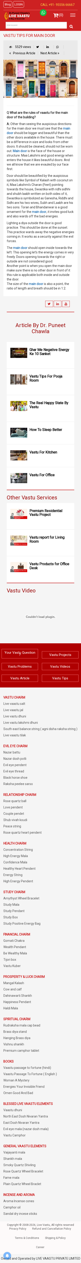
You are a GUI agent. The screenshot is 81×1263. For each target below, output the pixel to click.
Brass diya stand (15, 1031)
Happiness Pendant (17, 1002)
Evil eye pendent (15, 765)
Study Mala (11, 904)
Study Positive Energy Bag (21, 923)
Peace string (12, 826)
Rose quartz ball (14, 801)
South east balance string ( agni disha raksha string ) (40, 729)
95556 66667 (64, 5)
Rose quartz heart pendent (22, 832)
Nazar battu (11, 752)
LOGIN (18, 4)
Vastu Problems (20, 666)
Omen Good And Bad (18, 1093)
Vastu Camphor (14, 1135)
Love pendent (13, 807)
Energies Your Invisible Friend (24, 1086)
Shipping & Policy (55, 1238)
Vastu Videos (60, 666)
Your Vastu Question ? (19, 654)
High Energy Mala (15, 856)
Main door (20, 151)
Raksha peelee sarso (18, 784)
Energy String (12, 875)
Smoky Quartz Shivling (19, 1165)
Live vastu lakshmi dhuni (20, 722)
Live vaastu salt (14, 703)
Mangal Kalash (13, 983)
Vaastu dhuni (12, 1110)
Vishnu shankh (13, 1044)
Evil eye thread (13, 771)
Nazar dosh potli (14, 758)
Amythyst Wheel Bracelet (21, 898)
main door (39, 212)
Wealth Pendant (14, 947)
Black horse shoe (15, 777)
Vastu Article (19, 678)
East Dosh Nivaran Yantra (21, 1122)
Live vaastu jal (13, 710)
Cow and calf (12, 989)
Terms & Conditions (27, 1238)
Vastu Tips (60, 678)
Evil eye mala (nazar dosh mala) (26, 1129)
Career (40, 1247)
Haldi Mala (10, 1008)
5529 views (22, 47)
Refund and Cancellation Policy (51, 1228)
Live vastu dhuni (14, 716)
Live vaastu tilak (14, 735)
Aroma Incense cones (18, 1201)
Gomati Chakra (14, 940)
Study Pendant (14, 911)
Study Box (10, 917)
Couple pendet (13, 813)
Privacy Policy (17, 1228)
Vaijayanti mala (14, 1152)
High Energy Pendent (18, 881)
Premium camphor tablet (21, 1050)
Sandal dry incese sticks (20, 1213)
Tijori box (9, 959)
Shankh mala (12, 1159)
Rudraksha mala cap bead (21, 1025)
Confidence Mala (15, 862)
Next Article (49, 53)
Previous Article (24, 53)
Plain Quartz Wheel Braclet (22, 1184)
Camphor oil (11, 1207)
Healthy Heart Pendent (19, 868)
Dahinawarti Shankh (17, 995)
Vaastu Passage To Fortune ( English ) (30, 1074)
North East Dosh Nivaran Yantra (25, 1116)
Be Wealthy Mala (15, 953)
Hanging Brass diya (16, 1038)
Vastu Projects (60, 655)
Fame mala (11, 1177)
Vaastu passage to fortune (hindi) (27, 1068)
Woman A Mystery (16, 1080)
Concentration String (18, 849)
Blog (8, 4)
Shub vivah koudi (15, 820)
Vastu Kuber (12, 966)
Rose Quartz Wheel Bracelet (23, 1171)
